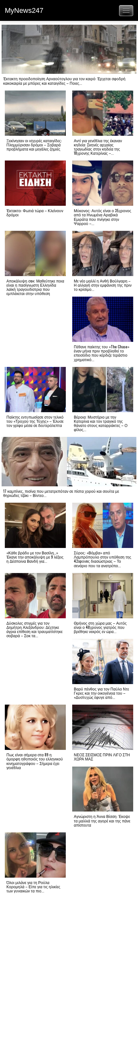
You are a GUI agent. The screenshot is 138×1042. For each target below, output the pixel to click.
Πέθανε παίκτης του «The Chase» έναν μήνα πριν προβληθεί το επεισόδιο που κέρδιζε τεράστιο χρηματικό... (101, 353)
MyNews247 (24, 10)
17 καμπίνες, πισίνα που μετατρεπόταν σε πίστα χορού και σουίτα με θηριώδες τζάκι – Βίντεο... (61, 493)
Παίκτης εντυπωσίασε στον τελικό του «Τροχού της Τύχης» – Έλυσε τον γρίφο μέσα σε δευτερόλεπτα (35, 421)
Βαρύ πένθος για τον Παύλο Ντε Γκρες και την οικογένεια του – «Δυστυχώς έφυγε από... (101, 693)
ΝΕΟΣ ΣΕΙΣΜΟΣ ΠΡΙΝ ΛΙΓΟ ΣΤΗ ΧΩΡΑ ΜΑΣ (102, 756)
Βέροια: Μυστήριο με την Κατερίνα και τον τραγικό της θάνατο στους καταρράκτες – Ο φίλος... (100, 423)
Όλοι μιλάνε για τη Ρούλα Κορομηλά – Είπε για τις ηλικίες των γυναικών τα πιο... (33, 886)
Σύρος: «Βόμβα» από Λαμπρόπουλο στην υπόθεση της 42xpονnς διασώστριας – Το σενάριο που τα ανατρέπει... (102, 559)
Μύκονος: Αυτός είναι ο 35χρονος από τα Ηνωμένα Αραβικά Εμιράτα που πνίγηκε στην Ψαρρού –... (102, 217)
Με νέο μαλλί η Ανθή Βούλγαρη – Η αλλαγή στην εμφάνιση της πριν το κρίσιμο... (103, 285)
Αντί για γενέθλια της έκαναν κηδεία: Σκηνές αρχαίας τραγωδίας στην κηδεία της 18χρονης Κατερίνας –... (98, 147)
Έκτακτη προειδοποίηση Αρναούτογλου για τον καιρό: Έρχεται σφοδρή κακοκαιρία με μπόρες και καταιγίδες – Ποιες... (64, 80)
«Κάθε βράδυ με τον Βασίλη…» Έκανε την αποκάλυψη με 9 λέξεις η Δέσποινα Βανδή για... (35, 557)
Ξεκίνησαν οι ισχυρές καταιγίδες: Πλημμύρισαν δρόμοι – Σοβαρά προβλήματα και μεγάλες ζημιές (34, 145)
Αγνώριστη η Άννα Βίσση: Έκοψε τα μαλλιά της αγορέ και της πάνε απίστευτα (102, 820)
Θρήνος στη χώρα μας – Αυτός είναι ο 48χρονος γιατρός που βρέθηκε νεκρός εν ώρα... (100, 627)
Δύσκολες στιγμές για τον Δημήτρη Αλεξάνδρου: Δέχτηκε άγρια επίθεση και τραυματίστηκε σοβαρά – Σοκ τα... (34, 629)
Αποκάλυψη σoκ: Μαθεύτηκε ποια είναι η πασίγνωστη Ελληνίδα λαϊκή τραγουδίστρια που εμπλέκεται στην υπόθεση (35, 287)
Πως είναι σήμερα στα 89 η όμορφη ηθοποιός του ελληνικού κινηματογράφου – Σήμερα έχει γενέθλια (34, 761)
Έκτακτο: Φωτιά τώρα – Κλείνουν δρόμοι (34, 212)
